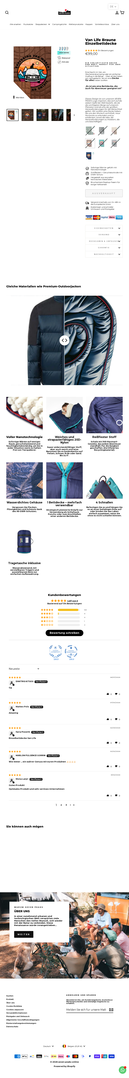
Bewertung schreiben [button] (64, 632)
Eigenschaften (103, 228)
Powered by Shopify (64, 1066)
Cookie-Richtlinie (14, 1006)
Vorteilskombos (102, 24)
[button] (91, 50)
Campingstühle (59, 24)
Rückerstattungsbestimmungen (21, 1023)
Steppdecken (41, 24)
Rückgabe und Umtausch (17, 1016)
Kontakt (10, 999)
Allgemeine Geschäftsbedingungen (22, 1020)
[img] (15, 677)
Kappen (89, 24)
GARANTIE (104, 247)
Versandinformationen (16, 1013)
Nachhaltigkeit (104, 254)
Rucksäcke (28, 24)
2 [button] (61, 805)
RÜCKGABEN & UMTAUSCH (104, 241)
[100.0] (55, 651)
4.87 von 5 (72, 601)
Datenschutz (12, 1027)
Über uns (115, 24)
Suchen (9, 996)
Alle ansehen (15, 24)
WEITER (23, 934)
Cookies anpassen (15, 1010)
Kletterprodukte (76, 24)
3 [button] (66, 805)
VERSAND (104, 234)
